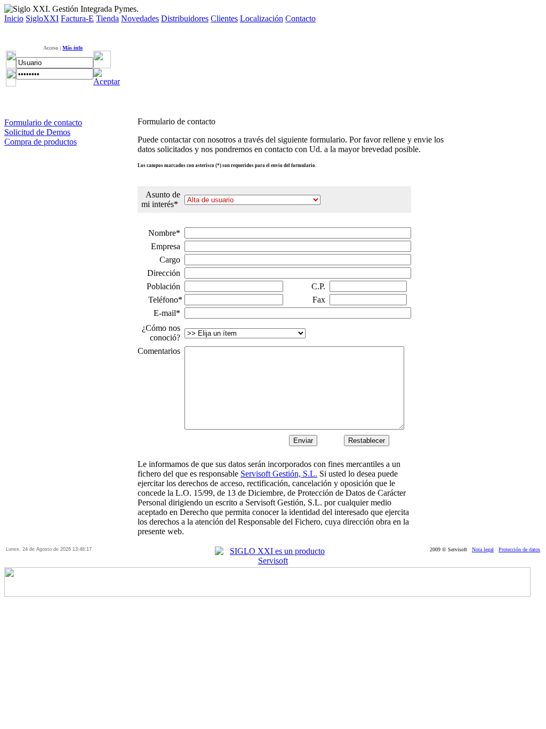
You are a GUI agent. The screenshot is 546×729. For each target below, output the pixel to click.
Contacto (300, 18)
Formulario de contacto (43, 122)
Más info (72, 48)
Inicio (13, 18)
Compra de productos (40, 141)
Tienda (107, 18)
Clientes (224, 18)
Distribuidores (184, 18)
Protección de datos (519, 549)
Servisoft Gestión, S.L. (278, 473)
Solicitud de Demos (37, 132)
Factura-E (77, 18)
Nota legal (483, 549)
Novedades (140, 18)
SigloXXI (42, 18)
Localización (261, 18)
